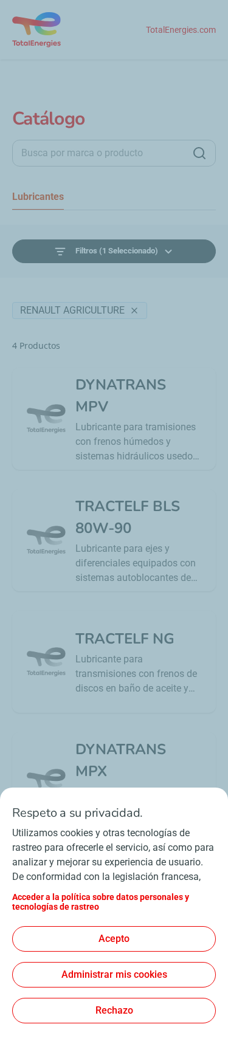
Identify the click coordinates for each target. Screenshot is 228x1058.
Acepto (114, 938)
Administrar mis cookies (114, 974)
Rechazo (114, 1010)
